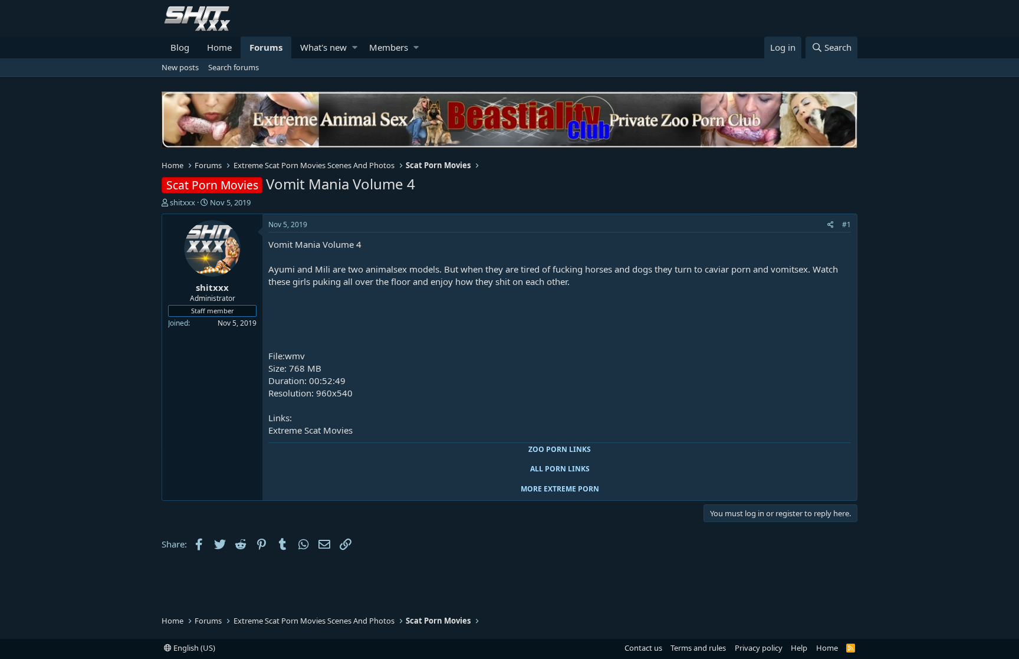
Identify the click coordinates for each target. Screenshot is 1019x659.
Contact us (643, 647)
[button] (354, 47)
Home (219, 47)
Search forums (233, 67)
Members (388, 47)
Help (799, 647)
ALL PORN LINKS (560, 469)
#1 (846, 224)
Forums (265, 47)
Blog (179, 47)
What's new (323, 47)
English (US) (193, 647)
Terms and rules (698, 647)
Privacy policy (759, 647)
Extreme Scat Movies (310, 430)
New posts (180, 67)
